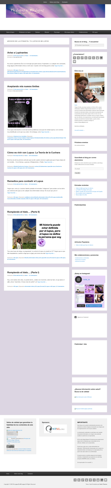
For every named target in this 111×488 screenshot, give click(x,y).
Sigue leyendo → (59, 65)
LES (31, 71)
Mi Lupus (95, 32)
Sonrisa (12, 73)
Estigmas (31, 138)
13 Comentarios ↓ (34, 55)
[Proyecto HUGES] (83, 408)
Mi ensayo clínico (69, 32)
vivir (24, 168)
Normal (48, 71)
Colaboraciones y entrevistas (82, 258)
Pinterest (89, 57)
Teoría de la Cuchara (23, 166)
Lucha (51, 138)
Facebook (74, 57)
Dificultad (9, 71)
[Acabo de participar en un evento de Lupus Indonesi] (89, 289)
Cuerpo (19, 138)
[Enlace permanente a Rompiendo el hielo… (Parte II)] (36, 249)
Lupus (44, 71)
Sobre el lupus (10, 32)
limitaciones (35, 71)
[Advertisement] (89, 219)
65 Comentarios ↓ (33, 214)
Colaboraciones (83, 32)
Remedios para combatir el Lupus (25, 181)
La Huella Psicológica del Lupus (84, 189)
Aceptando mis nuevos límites (23, 86)
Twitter (78, 57)
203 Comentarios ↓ (33, 155)
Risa (8, 73)
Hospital (24, 71)
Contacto (65, 2)
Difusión (47, 32)
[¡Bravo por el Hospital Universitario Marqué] (79, 289)
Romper (61, 138)
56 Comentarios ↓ (33, 184)
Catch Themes (103, 484)
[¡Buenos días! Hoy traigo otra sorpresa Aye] (79, 298)
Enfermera (19, 71)
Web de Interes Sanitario (12, 436)
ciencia (32, 197)
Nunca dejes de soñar (81, 194)
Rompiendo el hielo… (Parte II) (23, 211)
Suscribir (77, 173)
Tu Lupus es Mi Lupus (23, 73)
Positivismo (63, 71)
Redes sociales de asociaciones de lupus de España (89, 191)
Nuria (26, 55)
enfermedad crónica (43, 197)
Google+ (82, 57)
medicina (58, 197)
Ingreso (28, 71)
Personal (57, 71)
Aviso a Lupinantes (17, 52)
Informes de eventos (80, 261)
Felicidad (36, 138)
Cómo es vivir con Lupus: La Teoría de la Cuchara (33, 152)
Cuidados (23, 138)
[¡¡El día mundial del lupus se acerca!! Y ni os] (89, 298)
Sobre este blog (54, 2)
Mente (57, 138)
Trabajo (16, 73)
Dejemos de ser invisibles (20, 136)
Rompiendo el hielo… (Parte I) (23, 272)
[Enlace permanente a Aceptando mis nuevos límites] (20, 127)
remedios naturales (21, 198)
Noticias (37, 32)
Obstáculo (52, 71)
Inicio (45, 2)
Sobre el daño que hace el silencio (84, 188)
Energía (14, 71)
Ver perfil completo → (80, 130)
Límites (40, 71)
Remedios (13, 198)
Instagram (101, 57)
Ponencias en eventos (80, 259)
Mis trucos (53, 166)
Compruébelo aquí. (15, 442)
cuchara (15, 138)
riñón (27, 198)
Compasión (10, 138)
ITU (49, 197)
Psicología (57, 32)
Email (74, 61)
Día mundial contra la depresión (84, 193)
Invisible (41, 138)
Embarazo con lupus (24, 32)
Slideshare (97, 57)
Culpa (27, 138)
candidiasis (27, 197)
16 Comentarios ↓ (34, 89)
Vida (30, 73)
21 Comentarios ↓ (33, 275)
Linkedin (85, 57)
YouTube (93, 57)
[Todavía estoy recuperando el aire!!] (99, 298)
